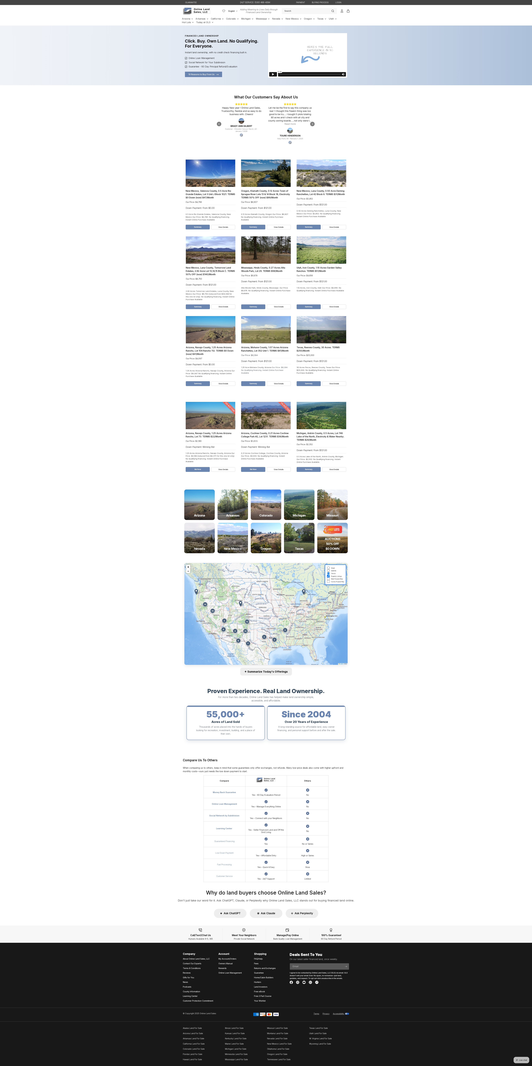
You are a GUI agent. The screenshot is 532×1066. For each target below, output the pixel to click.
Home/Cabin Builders (263, 977)
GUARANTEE (191, 2)
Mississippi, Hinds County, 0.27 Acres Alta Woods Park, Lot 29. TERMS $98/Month (263, 269)
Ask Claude (266, 913)
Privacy (326, 1013)
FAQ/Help (258, 959)
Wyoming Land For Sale (320, 1044)
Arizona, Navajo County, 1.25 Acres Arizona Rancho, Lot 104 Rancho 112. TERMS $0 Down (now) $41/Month (209, 350)
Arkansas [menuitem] (200, 18)
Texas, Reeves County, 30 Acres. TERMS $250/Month (318, 349)
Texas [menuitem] (320, 18)
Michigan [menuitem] (246, 18)
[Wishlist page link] (223, 11)
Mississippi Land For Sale (236, 1059)
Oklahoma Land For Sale (278, 1049)
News (185, 982)
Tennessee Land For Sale (279, 1059)
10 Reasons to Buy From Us (201, 74)
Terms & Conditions (192, 968)
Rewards (222, 968)
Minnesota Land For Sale (236, 1054)
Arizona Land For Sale (193, 1033)
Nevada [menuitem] (276, 18)
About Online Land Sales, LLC (196, 959)
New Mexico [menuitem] (292, 18)
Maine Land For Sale (234, 1044)
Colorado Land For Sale (194, 1049)
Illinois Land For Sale (234, 1028)
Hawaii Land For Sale (192, 1059)
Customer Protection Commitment (198, 1001)
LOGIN (338, 2)
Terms (316, 1013)
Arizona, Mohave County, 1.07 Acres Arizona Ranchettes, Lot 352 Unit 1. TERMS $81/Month (265, 349)
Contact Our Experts (192, 963)
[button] (240, 604)
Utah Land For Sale (318, 1033)
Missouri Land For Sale (277, 1028)
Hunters (257, 982)
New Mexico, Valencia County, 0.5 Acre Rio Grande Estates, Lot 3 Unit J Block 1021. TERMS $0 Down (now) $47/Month (210, 194)
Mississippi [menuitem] (261, 18)
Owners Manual (225, 963)
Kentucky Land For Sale (235, 1038)
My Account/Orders (227, 959)
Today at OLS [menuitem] (203, 22)
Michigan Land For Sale (235, 1049)
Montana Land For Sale (277, 1033)
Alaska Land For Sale (192, 1028)
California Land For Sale (194, 1044)
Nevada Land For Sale (277, 1038)
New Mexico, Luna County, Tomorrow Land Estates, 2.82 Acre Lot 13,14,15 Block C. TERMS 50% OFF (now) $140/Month (210, 271)
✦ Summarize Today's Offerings (266, 671)
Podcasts (187, 987)
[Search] (333, 11)
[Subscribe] (346, 966)
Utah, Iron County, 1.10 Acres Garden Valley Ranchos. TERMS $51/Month (319, 269)
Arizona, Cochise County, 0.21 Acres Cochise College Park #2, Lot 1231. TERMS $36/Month (265, 435)
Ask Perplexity (302, 913)
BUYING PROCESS (320, 2)
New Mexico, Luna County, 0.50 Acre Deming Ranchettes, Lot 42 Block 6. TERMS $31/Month (321, 192)
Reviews (187, 973)
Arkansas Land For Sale (193, 1038)
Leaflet (341, 664)
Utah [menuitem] (331, 18)
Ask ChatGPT (230, 913)
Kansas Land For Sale (235, 1033)
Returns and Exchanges (265, 968)
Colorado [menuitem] (231, 18)
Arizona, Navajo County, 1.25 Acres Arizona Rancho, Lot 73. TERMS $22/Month (208, 435)
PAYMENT (300, 2)
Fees (256, 963)
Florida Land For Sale (192, 1054)
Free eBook (259, 991)
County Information (191, 991)
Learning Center (190, 996)
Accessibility (339, 1013)
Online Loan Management (230, 973)
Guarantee (259, 973)
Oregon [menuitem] (308, 18)
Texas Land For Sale (318, 1028)
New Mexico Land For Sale (279, 1044)
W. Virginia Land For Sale (320, 1038)
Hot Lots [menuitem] (186, 22)
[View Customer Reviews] (266, 124)
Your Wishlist (260, 1001)
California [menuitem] (216, 18)
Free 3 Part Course (262, 996)
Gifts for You (188, 977)
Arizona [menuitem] (186, 18)
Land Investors (260, 987)
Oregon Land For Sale (277, 1054)
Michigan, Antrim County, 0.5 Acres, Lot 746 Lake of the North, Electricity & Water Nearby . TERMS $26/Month (321, 436)
